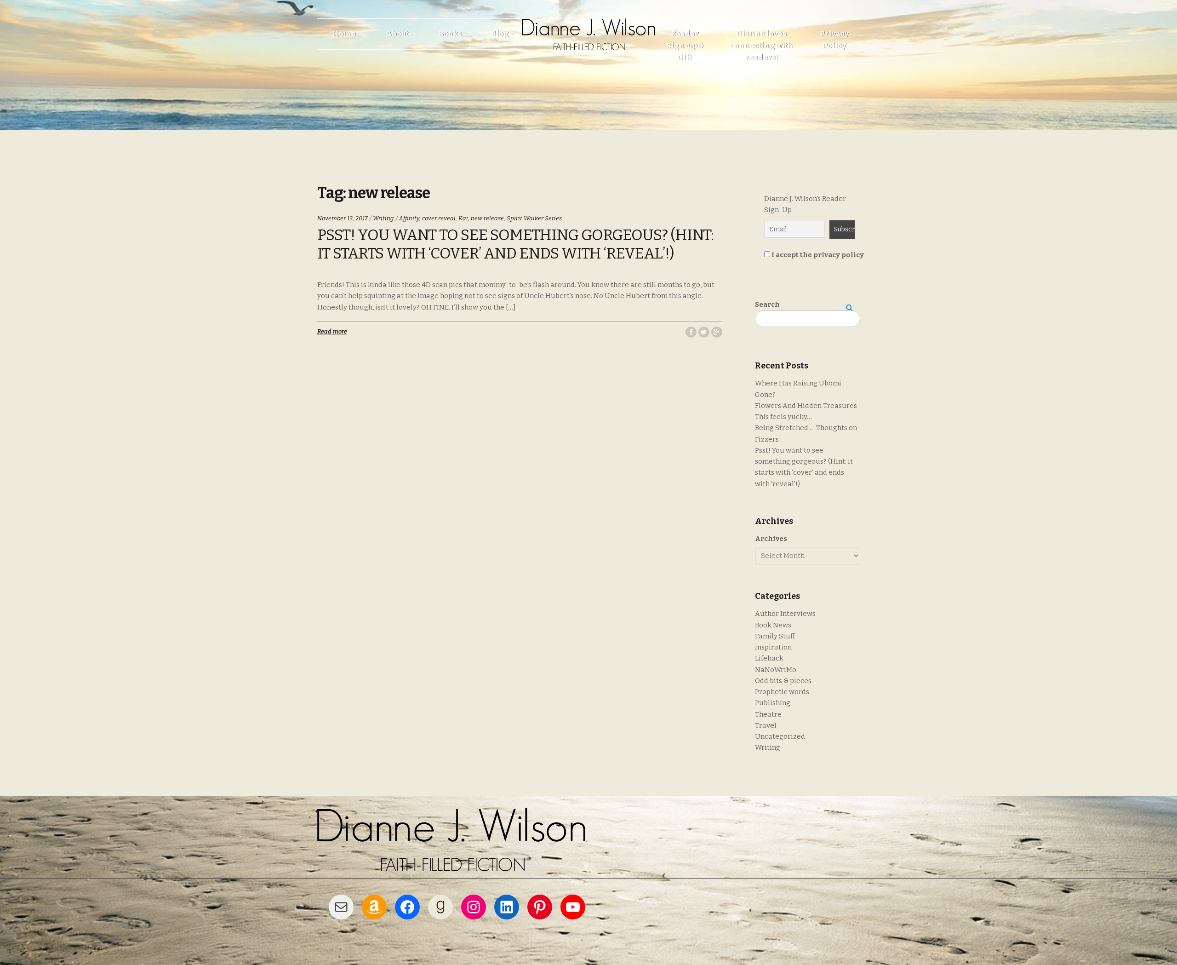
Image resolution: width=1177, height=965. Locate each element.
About (397, 33)
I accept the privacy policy (817, 255)
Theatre (768, 714)
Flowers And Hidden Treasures (806, 406)
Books (450, 33)
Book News (773, 625)
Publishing (772, 703)
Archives (771, 538)
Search (767, 304)
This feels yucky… (783, 417)
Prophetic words (782, 692)
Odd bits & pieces (783, 681)
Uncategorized (780, 736)
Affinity (409, 218)
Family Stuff (775, 636)
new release (487, 218)
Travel (766, 725)
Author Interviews (785, 613)
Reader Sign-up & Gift (685, 45)
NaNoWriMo (775, 670)
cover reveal (439, 218)
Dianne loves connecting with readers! (761, 45)
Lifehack (769, 658)
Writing (383, 218)
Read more (332, 331)
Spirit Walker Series (534, 218)
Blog (500, 33)
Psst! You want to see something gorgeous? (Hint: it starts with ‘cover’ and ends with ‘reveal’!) (515, 244)
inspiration (773, 647)
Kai (463, 218)
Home (344, 33)
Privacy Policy (834, 39)
